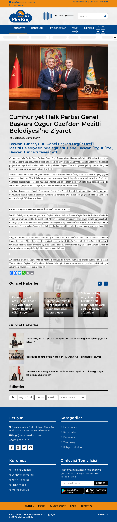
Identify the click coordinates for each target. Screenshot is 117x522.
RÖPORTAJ (86, 506)
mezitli (52, 397)
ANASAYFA (19, 28)
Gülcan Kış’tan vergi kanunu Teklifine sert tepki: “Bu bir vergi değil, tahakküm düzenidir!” (93, 303)
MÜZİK (41, 506)
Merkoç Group (20, 489)
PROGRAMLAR (58, 28)
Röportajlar (69, 432)
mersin (40, 397)
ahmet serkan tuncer (72, 397)
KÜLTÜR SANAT (58, 506)
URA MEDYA (102, 514)
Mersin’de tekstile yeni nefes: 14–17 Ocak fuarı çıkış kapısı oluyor (58, 306)
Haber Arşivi (70, 427)
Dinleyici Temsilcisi (99, 1)
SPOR (73, 506)
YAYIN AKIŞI (75, 30)
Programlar (69, 437)
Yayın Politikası (20, 479)
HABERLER (37, 28)
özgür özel (25, 397)
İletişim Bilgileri (72, 447)
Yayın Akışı (69, 442)
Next (106, 284)
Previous (100, 284)
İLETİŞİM (89, 28)
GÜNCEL (29, 506)
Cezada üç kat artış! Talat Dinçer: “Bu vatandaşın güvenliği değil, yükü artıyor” (24, 305)
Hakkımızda (19, 484)
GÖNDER (100, 483)
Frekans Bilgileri (79, 1)
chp (13, 397)
